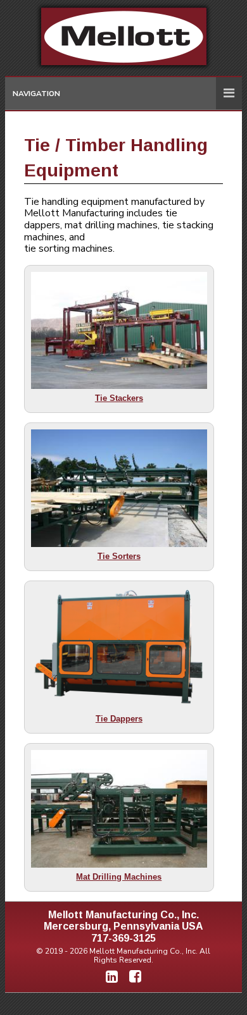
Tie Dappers (119, 718)
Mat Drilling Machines (119, 877)
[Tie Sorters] (119, 487)
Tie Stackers (119, 398)
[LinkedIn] (112, 976)
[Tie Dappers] (119, 648)
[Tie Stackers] (119, 330)
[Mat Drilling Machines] (119, 808)
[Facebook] (135, 976)
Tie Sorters (119, 556)
